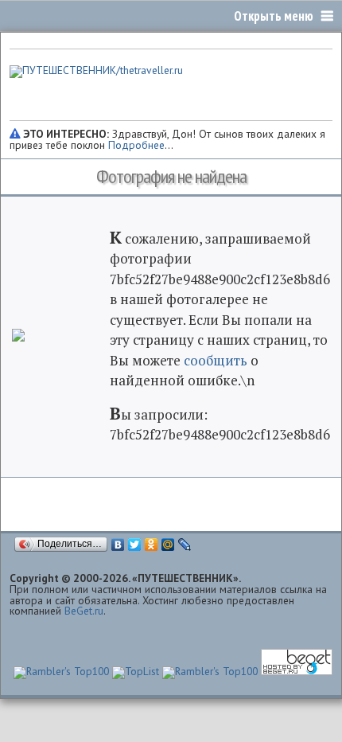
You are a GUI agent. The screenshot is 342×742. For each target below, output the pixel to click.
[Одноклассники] (151, 544)
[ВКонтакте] (118, 544)
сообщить (215, 360)
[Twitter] (134, 544)
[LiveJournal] (185, 544)
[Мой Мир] (168, 544)
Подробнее (136, 145)
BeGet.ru (83, 610)
